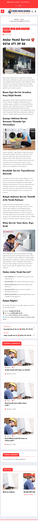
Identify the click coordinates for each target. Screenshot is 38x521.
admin (8, 367)
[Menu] (2, 11)
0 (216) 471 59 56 (14, 311)
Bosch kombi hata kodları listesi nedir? (15, 404)
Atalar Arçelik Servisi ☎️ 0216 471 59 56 (17, 335)
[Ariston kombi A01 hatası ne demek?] (19, 357)
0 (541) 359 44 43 (16, 313)
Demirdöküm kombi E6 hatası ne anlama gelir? (16, 439)
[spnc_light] (35, 11)
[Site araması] (32, 11)
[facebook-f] (16, 6)
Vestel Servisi (6, 31)
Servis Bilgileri (25, 28)
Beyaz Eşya (6, 28)
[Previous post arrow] (33, 328)
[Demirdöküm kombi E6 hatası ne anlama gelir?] (19, 426)
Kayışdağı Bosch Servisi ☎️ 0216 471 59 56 (18, 329)
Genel (13, 28)
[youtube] (20, 6)
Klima (18, 28)
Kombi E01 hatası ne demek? (14, 492)
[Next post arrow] (33, 335)
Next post (6, 332)
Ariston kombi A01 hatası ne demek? (17, 370)
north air (15, 475)
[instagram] (18, 6)
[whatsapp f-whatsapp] (22, 6)
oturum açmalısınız (20, 459)
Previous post (7, 326)
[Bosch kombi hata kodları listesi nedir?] (19, 391)
